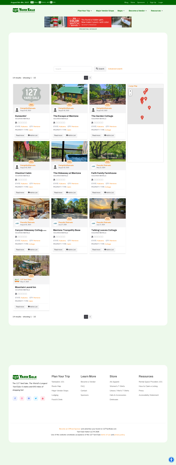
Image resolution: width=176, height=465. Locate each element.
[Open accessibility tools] (171, 460)
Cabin (31, 130)
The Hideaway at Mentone (67, 173)
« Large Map (132, 86)
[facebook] (15, 398)
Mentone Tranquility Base (66, 230)
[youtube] (42, 398)
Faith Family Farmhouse (103, 173)
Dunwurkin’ (21, 116)
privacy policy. (119, 435)
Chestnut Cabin (23, 173)
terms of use (106, 435)
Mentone (37, 126)
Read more (20, 135)
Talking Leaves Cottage (104, 230)
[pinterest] (28, 398)
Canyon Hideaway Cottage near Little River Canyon (42, 230)
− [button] (130, 94)
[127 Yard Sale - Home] (24, 10)
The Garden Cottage (102, 116)
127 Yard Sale (25, 279)
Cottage (108, 130)
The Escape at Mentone (65, 116)
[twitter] (35, 398)
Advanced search (115, 68)
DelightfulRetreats (27, 108)
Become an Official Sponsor (70, 429)
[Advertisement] (88, 57)
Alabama (24, 126)
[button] (85, 10)
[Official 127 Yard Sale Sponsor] (88, 22)
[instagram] (22, 398)
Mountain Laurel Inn (25, 287)
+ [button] (130, 91)
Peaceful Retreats (104, 165)
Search (101, 68)
